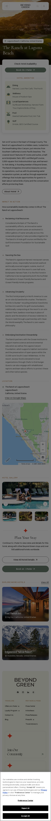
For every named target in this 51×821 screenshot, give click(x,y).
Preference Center (25, 800)
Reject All (25, 808)
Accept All (25, 816)
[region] (25, 796)
